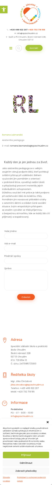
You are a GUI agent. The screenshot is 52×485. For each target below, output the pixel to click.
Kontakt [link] (34, 48)
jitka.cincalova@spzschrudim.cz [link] (27, 384)
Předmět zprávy (12, 256)
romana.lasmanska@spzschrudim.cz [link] (29, 145)
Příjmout (26, 455)
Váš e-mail (10, 243)
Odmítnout (26, 462)
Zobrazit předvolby (26, 470)
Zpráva (8, 268)
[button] (47, 422)
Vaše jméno (10, 231)
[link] (4, 9)
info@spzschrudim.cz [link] (27, 33)
